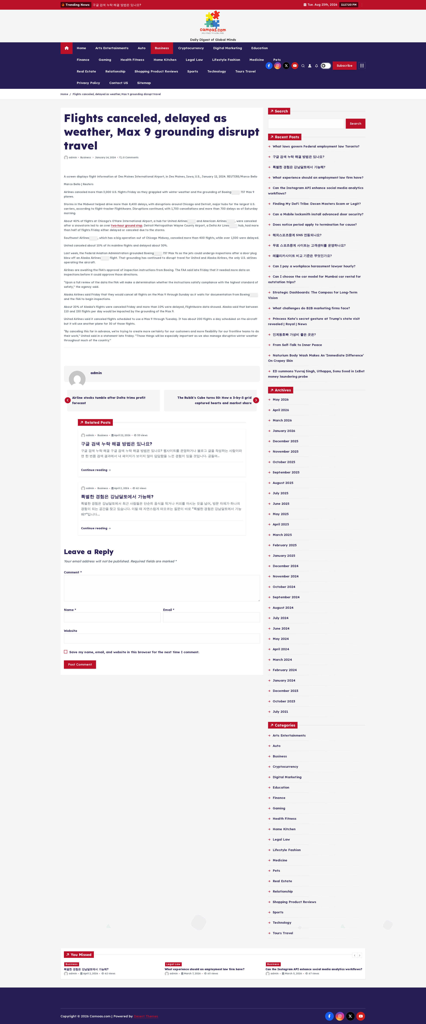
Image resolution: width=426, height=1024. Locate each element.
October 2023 (284, 701)
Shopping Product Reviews (156, 71)
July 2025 (281, 493)
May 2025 (281, 514)
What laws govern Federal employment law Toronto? (316, 146)
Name (70, 610)
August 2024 (283, 608)
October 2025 (284, 462)
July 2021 (280, 712)
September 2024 (286, 597)
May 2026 (281, 399)
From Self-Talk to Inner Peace (297, 345)
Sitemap (144, 83)
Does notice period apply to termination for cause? (315, 224)
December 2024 (286, 566)
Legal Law (194, 60)
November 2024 (286, 576)
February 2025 (285, 545)
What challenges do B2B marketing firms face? (311, 308)
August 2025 (283, 483)
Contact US (118, 83)
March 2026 (282, 420)
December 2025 (286, 441)
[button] (354, 955)
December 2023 (285, 691)
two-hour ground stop (126, 225)
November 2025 (286, 451)
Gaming (105, 60)
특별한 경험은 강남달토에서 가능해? (299, 167)
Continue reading (94, 470)
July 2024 (281, 618)
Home (81, 48)
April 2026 (281, 410)
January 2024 (284, 680)
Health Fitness (132, 60)
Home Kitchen (165, 60)
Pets (277, 60)
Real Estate (86, 71)
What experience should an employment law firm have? (318, 177)
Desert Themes (146, 1016)
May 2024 (281, 639)
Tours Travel (245, 71)
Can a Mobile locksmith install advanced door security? (318, 214)
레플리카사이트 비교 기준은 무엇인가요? (302, 256)
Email (168, 610)
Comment (73, 572)
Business (162, 48)
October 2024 (284, 587)
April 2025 (281, 524)
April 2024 (281, 649)
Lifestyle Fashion (226, 60)
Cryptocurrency (191, 48)
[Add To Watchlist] (235, 192)
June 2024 (281, 628)
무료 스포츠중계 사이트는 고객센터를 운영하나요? (309, 245)
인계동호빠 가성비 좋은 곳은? (294, 334)
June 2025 (281, 504)
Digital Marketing (227, 48)
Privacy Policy (88, 83)
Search (281, 111)
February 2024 (285, 670)
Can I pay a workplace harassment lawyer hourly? (314, 266)
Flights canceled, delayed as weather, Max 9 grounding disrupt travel (117, 94)
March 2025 (282, 535)
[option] (112, 968)
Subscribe (344, 65)
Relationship (115, 71)
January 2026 (284, 431)
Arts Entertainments (111, 48)
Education (259, 48)
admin (73, 157)
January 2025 (284, 556)
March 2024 (282, 660)
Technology (216, 71)
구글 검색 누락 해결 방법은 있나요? (298, 157)
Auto (142, 48)
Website (70, 631)
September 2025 (286, 472)
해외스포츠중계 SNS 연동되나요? (297, 235)
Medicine (256, 60)
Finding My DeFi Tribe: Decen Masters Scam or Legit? (317, 204)
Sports (192, 71)
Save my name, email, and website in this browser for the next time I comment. (134, 652)
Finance (83, 60)
